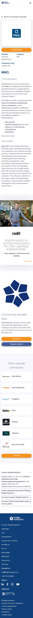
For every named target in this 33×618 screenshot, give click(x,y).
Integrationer (6, 537)
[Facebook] (7, 585)
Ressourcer (5, 560)
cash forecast (19, 127)
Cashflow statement (13, 124)
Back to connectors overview (15, 17)
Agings (7, 127)
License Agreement (8, 606)
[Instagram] (12, 585)
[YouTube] (17, 585)
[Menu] (30, 3)
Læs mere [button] (28, 261)
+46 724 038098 (7, 576)
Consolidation (10, 129)
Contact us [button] (16, 339)
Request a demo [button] (16, 344)
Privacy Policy (6, 609)
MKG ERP (5, 146)
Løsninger (5, 529)
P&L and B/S (10, 122)
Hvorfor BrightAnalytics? (10, 525)
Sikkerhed (5, 556)
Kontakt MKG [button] (16, 50)
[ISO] (8, 595)
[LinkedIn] (2, 585)
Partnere (4, 564)
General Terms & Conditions (12, 603)
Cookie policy (6, 615)
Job (2, 533)
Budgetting (9, 132)
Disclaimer (5, 612)
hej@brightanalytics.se (9, 572)
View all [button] (16, 456)
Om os (4, 549)
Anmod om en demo (9, 541)
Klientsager (5, 553)
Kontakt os (5, 545)
